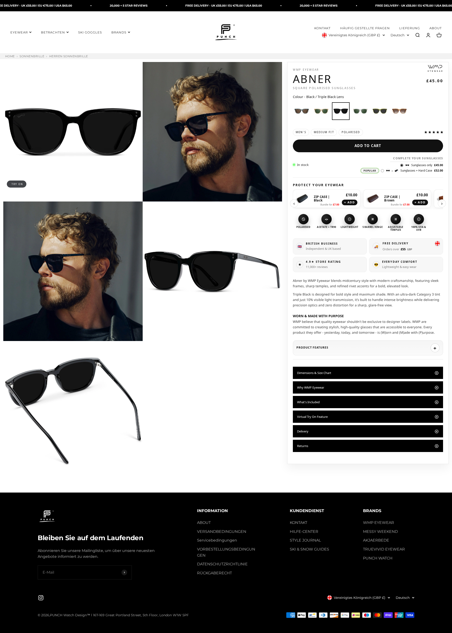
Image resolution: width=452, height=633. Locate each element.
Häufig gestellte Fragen (365, 28)
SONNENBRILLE (32, 56)
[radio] (302, 111)
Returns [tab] (302, 446)
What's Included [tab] (308, 402)
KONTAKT (322, 28)
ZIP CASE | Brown (392, 198)
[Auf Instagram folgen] (41, 598)
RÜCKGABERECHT (214, 573)
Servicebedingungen (217, 540)
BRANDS (118, 32)
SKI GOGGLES (90, 32)
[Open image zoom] (73, 131)
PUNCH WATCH (377, 558)
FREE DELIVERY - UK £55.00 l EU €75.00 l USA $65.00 (174, 5)
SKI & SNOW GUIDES (309, 549)
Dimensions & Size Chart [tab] (314, 373)
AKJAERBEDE (376, 540)
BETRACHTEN (53, 32)
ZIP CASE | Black (322, 198)
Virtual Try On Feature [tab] (312, 417)
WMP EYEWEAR (378, 522)
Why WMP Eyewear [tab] (310, 387)
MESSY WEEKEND (380, 531)
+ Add (349, 202)
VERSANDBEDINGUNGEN (221, 531)
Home (10, 56)
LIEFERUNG (409, 28)
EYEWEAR (19, 32)
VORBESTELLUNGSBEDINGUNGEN (226, 552)
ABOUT (435, 28)
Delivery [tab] (302, 431)
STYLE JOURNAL (305, 540)
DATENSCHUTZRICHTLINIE (222, 564)
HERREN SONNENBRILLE (68, 56)
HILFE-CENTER (304, 531)
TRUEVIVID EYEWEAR (384, 549)
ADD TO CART (368, 145)
